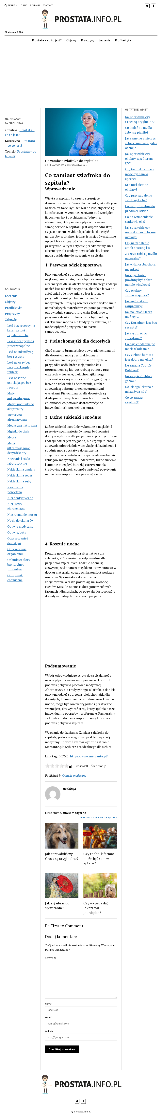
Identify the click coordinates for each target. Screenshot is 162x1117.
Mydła (11, 437)
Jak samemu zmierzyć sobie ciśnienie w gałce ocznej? (141, 143)
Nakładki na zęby (19, 481)
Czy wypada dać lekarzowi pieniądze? (95, 908)
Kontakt (47, 5)
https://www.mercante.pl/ (89, 756)
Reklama (35, 5)
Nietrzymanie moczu (22, 514)
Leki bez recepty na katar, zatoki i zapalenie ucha (21, 330)
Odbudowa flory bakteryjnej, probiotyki (18, 564)
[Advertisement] (81, 76)
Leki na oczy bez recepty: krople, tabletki (18, 367)
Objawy (71, 40)
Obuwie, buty (16, 532)
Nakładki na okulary (21, 469)
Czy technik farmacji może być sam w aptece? (100, 858)
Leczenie (104, 40)
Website (49, 1031)
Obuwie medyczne (20, 526)
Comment (50, 957)
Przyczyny (87, 40)
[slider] (57, 765)
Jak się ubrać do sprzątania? (57, 905)
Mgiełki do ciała (18, 431)
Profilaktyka (123, 40)
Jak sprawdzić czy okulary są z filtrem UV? (139, 158)
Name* (48, 1003)
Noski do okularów (20, 520)
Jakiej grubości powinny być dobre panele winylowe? (138, 280)
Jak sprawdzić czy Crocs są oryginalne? (61, 856)
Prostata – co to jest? (47, 40)
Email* (48, 1017)
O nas (24, 5)
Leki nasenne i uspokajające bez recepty (19, 383)
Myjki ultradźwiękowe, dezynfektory (19, 448)
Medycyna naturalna (22, 425)
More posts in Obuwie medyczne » (98, 817)
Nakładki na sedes (19, 475)
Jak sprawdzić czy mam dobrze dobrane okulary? (140, 232)
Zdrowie (11, 319)
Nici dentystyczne (20, 498)
